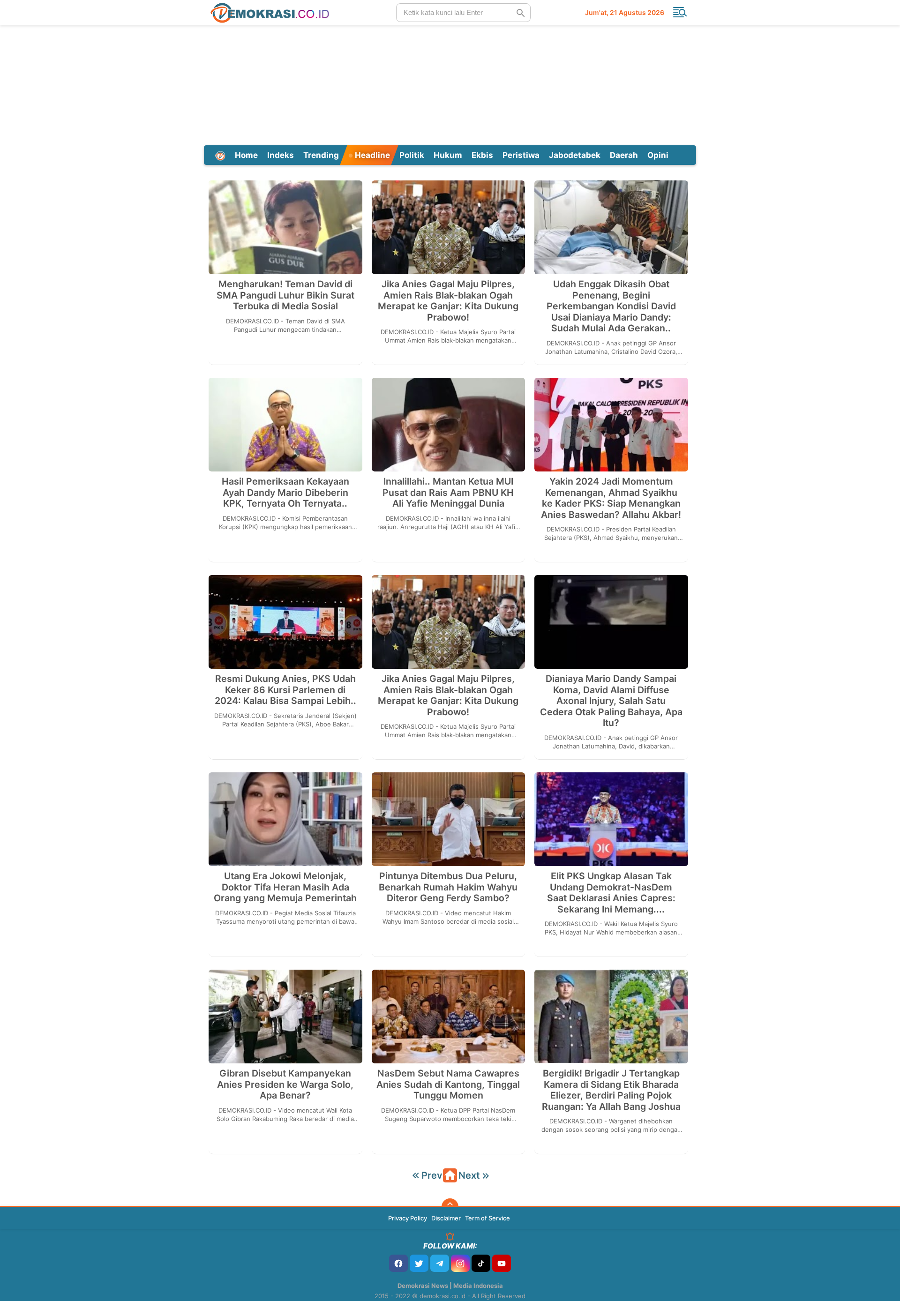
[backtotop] (450, 1206)
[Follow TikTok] (481, 1263)
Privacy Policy (407, 1218)
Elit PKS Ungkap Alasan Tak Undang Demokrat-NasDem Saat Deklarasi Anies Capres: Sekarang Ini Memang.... (611, 893)
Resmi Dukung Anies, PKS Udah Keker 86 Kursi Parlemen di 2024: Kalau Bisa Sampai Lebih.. (285, 689)
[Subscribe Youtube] (501, 1263)
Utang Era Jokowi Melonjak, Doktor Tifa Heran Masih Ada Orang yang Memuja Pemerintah (285, 887)
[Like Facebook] (398, 1263)
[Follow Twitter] (419, 1263)
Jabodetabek (574, 155)
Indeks (280, 155)
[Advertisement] (450, 83)
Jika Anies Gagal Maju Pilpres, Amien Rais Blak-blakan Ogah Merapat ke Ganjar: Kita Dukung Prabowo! (448, 301)
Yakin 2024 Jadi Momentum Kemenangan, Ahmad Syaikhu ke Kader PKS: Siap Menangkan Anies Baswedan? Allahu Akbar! (611, 498)
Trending (321, 155)
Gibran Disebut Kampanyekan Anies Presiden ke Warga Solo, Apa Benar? (285, 1084)
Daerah (624, 155)
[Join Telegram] (439, 1263)
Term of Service (487, 1218)
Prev (431, 1175)
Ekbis (482, 155)
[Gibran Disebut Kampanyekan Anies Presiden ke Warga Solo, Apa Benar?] (285, 1016)
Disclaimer (446, 1218)
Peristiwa (521, 155)
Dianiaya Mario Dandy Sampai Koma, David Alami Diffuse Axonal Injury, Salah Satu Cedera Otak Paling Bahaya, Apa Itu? (611, 700)
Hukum (448, 155)
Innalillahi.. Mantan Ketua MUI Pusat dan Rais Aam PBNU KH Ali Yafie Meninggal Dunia (448, 492)
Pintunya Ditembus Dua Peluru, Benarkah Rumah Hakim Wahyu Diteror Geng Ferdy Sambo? (448, 887)
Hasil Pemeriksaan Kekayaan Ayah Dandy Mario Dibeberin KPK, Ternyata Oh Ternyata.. (285, 492)
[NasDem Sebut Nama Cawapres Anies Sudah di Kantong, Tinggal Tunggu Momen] (448, 1016)
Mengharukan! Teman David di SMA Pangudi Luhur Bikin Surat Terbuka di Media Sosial (285, 295)
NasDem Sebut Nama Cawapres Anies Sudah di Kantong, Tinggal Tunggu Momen (448, 1084)
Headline (371, 155)
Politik (411, 155)
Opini (657, 155)
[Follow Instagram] (460, 1263)
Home (246, 155)
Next (469, 1175)
